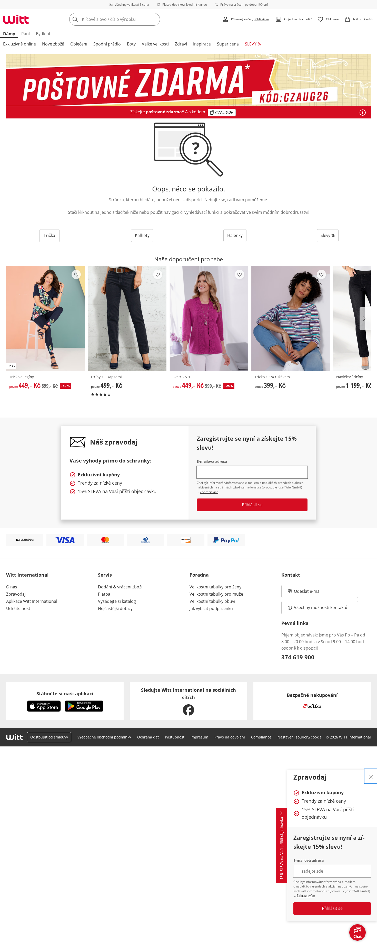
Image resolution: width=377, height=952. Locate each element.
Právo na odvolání (229, 737)
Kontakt (290, 575)
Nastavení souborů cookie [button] (299, 737)
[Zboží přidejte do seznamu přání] (76, 274)
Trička (49, 235)
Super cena (228, 44)
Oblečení (78, 44)
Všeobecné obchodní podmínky (104, 737)
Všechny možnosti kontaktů (320, 607)
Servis (105, 575)
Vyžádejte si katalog (117, 601)
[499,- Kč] (127, 318)
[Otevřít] (363, 112)
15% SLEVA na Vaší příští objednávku (281, 848)
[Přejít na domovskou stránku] (16, 19)
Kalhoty (142, 235)
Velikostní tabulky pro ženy (215, 587)
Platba (104, 594)
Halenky (235, 235)
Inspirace (202, 44)
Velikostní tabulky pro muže (216, 594)
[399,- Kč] (290, 318)
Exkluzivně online (19, 44)
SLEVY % (253, 44)
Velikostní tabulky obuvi (212, 601)
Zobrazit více (306, 895)
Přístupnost (174, 737)
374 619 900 (297, 657)
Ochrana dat (148, 737)
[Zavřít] (371, 776)
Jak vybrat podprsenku (211, 608)
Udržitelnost (18, 608)
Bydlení (43, 33)
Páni (25, 33)
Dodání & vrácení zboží (120, 587)
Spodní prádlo (107, 44)
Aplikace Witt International (31, 601)
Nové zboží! (53, 44)
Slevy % (328, 235)
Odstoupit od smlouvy (49, 737)
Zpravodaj (16, 594)
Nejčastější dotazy (115, 608)
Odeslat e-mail (314, 592)
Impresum (199, 737)
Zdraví (181, 44)
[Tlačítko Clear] (155, 19)
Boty (131, 44)
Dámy (9, 33)
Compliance (261, 737)
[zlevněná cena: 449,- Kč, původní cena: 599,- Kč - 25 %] (209, 318)
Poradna (199, 575)
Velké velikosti (155, 44)
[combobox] (126, 19)
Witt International (27, 575)
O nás (11, 587)
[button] (365, 318)
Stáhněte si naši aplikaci (64, 693)
